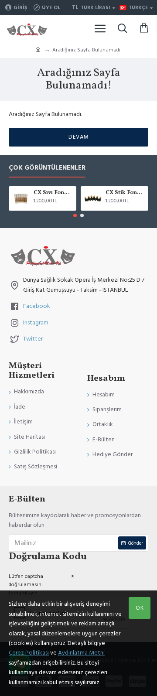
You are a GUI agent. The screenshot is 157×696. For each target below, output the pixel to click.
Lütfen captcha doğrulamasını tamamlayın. (26, 585)
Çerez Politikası (29, 652)
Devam (78, 137)
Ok (140, 608)
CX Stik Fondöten (125, 193)
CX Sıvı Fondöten (53, 193)
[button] (75, 215)
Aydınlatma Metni (81, 652)
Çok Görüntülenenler (47, 168)
